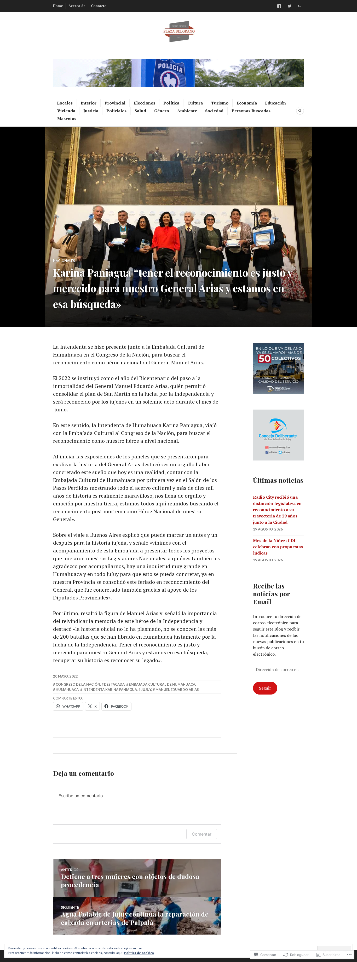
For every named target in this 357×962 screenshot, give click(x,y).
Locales (65, 103)
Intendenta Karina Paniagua (110, 689)
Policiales (116, 111)
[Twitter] (289, 6)
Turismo (219, 103)
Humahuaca (67, 689)
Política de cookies (139, 953)
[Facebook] (279, 6)
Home (58, 5)
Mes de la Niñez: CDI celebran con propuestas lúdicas (278, 547)
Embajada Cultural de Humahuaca (162, 684)
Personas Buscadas (251, 111)
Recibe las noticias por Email (271, 593)
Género (161, 111)
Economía (247, 103)
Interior (88, 103)
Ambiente (187, 111)
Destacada (114, 684)
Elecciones (144, 103)
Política (171, 103)
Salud (140, 111)
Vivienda (66, 111)
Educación (275, 103)
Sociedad (214, 111)
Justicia (90, 111)
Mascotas (66, 118)
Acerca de (76, 5)
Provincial (115, 103)
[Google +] (300, 6)
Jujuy (146, 689)
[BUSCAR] (300, 111)
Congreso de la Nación (78, 684)
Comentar (201, 834)
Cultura (195, 103)
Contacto (99, 5)
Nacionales (64, 261)
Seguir (265, 688)
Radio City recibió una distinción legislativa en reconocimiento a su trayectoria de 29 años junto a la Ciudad (277, 509)
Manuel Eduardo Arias (177, 689)
